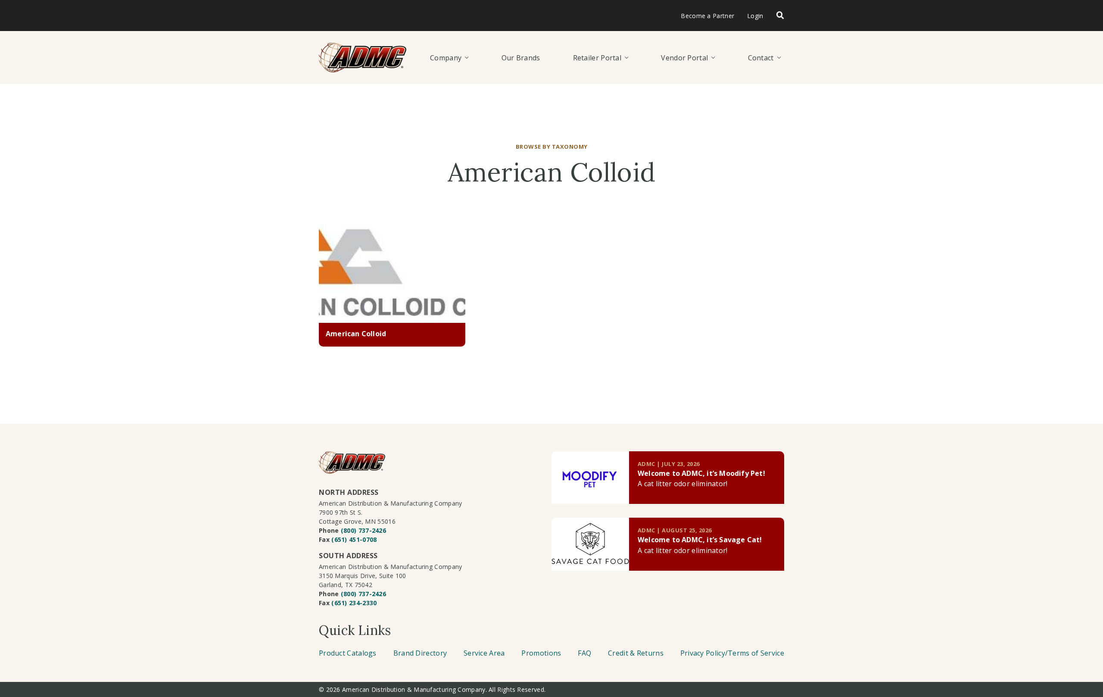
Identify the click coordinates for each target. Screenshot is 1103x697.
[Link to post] (590, 477)
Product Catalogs (348, 653)
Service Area (484, 653)
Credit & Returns (636, 653)
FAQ (584, 653)
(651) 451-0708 (354, 539)
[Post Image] (392, 273)
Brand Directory (420, 653)
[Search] (780, 16)
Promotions (541, 653)
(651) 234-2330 (354, 603)
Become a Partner (707, 16)
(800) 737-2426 (363, 530)
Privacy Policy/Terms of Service (732, 653)
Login (755, 16)
